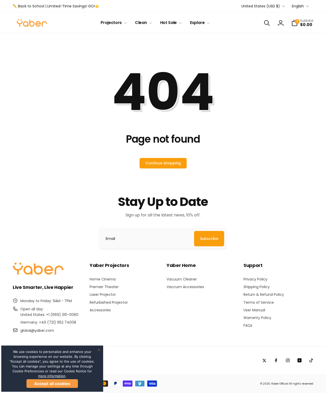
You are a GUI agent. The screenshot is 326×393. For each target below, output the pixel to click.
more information (51, 376)
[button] (113, 23)
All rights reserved (301, 384)
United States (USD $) (260, 6)
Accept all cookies (52, 383)
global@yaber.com (37, 330)
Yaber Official (279, 384)
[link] (56, 6)
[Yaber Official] (38, 273)
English (298, 6)
